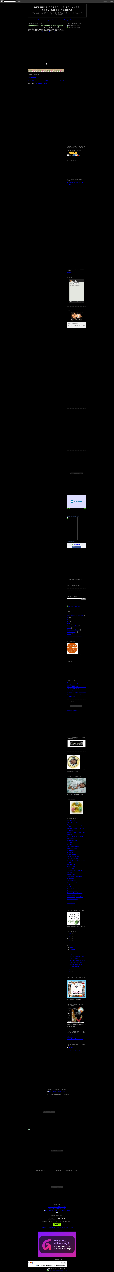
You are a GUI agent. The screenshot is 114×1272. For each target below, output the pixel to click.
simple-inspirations (71, 838)
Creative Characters (72, 891)
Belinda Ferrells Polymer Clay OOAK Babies (57, 8)
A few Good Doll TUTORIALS (74, 870)
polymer (69, 628)
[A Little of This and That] (76, 813)
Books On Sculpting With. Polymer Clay (62, 20)
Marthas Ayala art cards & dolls (75, 889)
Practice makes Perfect (73, 630)
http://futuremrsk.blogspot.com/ (75, 836)
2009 (70, 936)
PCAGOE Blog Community (57, 1207)
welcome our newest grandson (74, 636)
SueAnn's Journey (71, 880)
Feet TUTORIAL (71, 868)
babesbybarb (70, 905)
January (72, 947)
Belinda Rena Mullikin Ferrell (73, 516)
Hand (68, 621)
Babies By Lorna (71, 895)
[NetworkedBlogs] (76, 544)
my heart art (70, 852)
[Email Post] (46, 63)
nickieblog (69, 834)
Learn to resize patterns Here (74, 876)
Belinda (71, 1047)
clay (68, 617)
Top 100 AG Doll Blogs (72, 858)
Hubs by (74, 281)
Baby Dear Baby (71, 685)
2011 (70, 940)
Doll (68, 619)
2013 (70, 945)
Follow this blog (76, 546)
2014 (70, 969)
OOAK (68, 624)
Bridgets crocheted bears (73, 882)
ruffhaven (69, 842)
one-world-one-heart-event (73, 1035)
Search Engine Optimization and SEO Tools (57, 1227)
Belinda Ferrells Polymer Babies (75, 1039)
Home (30, 20)
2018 (70, 972)
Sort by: (71, 283)
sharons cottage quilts (72, 848)
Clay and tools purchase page (41, 20)
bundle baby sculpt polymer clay (75, 615)
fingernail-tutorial (71, 874)
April (71, 954)
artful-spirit (69, 844)
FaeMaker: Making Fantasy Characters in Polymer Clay (42, 32)
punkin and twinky (71, 632)
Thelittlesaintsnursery (72, 899)
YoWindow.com (71, 509)
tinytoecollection (71, 903)
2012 (70, 943)
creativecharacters (71, 854)
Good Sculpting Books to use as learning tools (45, 26)
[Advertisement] (76, 58)
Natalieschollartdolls (72, 901)
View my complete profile (74, 1050)
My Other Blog (70, 878)
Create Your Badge (71, 541)
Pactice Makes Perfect (73, 626)
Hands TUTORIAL (71, 866)
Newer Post (31, 80)
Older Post (61, 80)
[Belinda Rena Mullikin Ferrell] (72, 539)
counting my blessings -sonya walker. (76, 832)
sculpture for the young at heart (75, 897)
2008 (70, 933)
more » (71, 301)
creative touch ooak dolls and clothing (76, 692)
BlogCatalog (70, 690)
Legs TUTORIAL (71, 864)
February (72, 949)
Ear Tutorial (70, 872)
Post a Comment (32, 77)
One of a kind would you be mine (75, 683)
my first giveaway (71, 850)
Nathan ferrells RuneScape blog (75, 893)
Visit (72, 710)
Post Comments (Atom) (41, 83)
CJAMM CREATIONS (72, 822)
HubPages (69, 272)
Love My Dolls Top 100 (73, 856)
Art (67, 613)
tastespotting (70, 1037)
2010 (70, 938)
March (72, 952)
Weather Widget (76, 501)
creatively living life (72, 840)
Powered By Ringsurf (57, 1209)
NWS (85, 509)
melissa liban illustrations (73, 846)
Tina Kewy (69, 884)
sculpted (69, 634)
